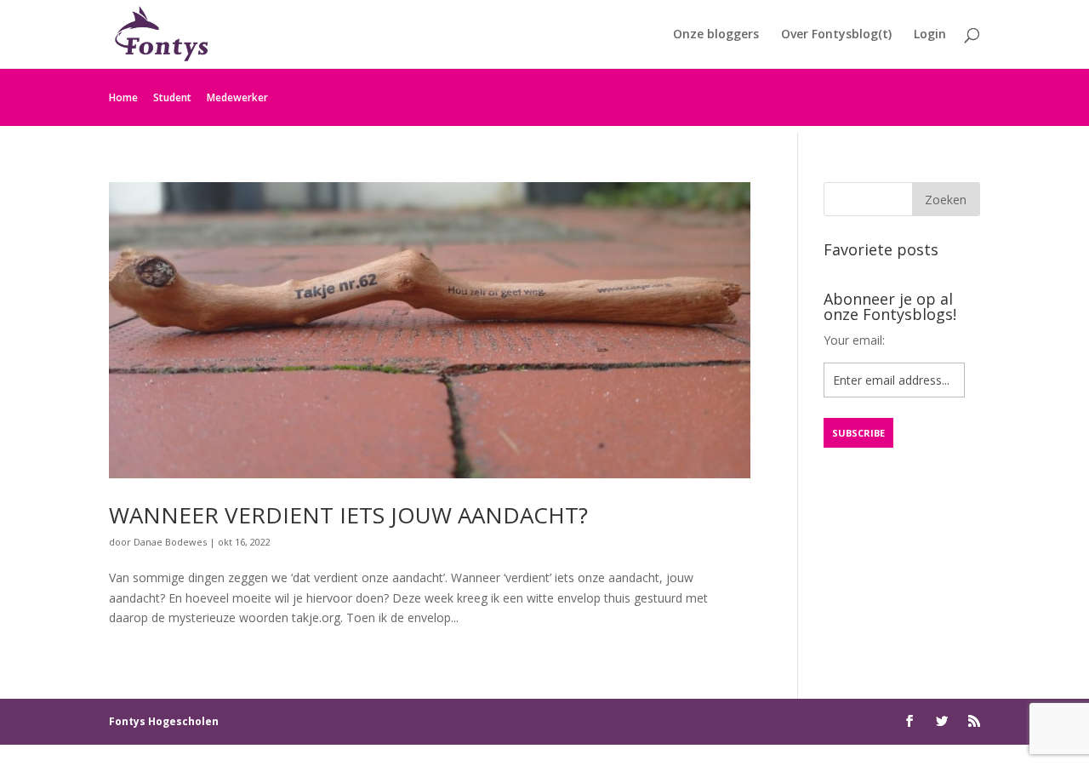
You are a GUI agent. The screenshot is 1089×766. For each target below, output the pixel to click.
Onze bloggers (716, 35)
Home (123, 97)
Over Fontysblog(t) (836, 35)
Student (172, 97)
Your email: (854, 340)
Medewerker (237, 97)
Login (930, 35)
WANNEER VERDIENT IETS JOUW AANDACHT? (348, 515)
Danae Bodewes (170, 541)
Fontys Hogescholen (164, 721)
